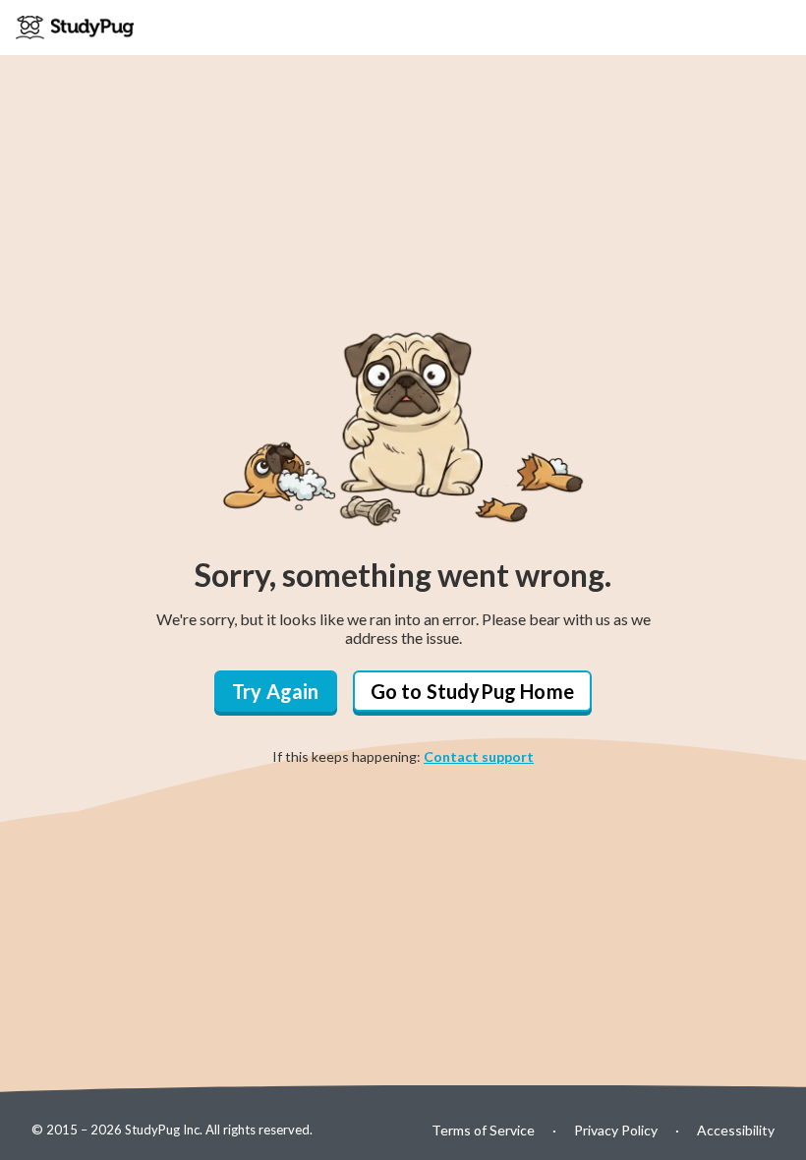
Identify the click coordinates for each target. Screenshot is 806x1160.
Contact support (479, 756)
